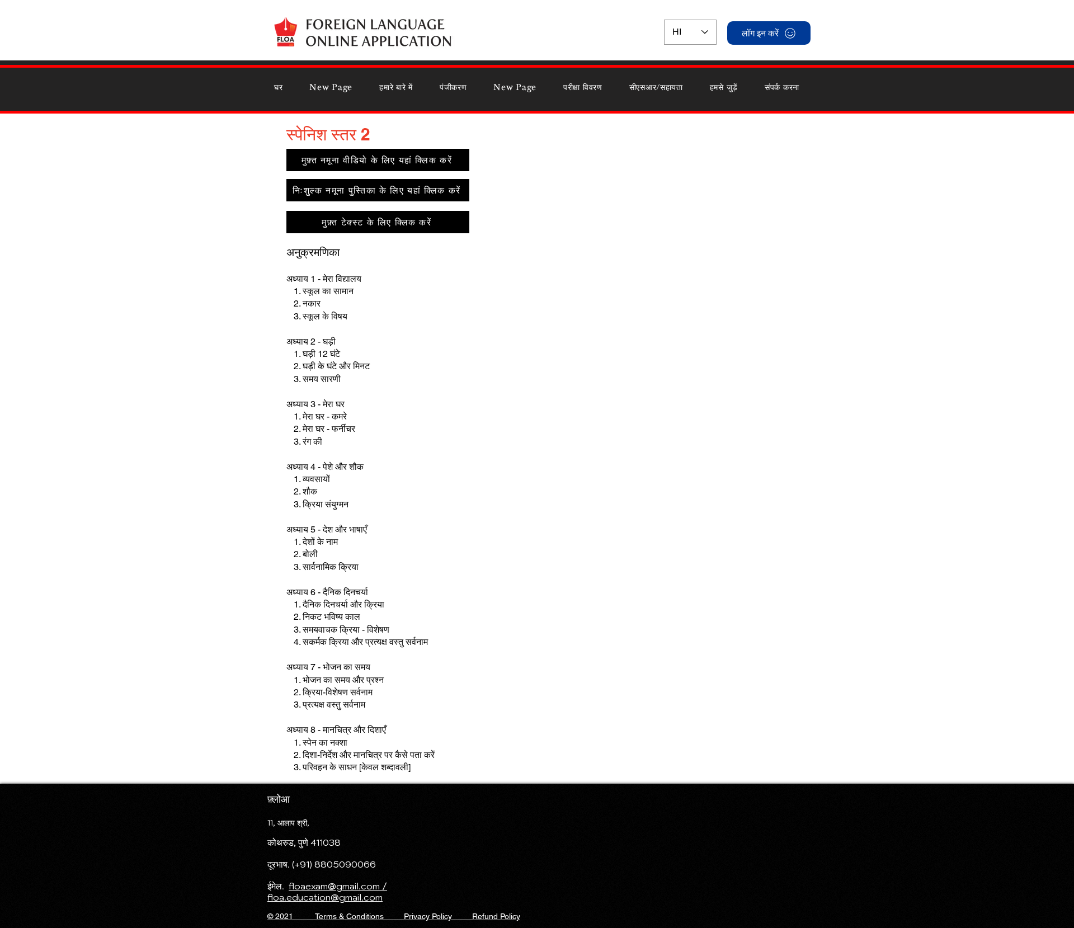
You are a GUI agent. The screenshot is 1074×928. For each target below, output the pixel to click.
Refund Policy (496, 916)
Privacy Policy (428, 916)
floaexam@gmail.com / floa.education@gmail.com (327, 891)
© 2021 (291, 916)
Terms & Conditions (349, 916)
